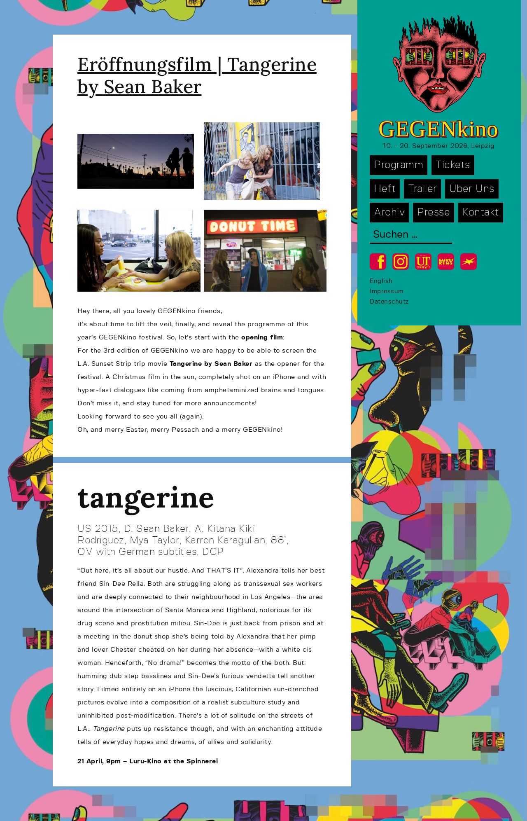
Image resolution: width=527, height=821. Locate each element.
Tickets (453, 165)
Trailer (422, 189)
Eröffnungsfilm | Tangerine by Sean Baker (197, 75)
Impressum (387, 291)
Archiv (389, 212)
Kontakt (480, 212)
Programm (398, 165)
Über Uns (471, 189)
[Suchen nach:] (411, 235)
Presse (433, 212)
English (381, 281)
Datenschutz (389, 302)
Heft (385, 189)
